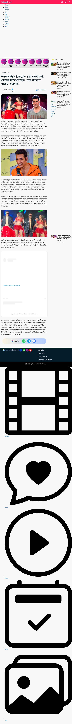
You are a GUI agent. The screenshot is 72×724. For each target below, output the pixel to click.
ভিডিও (6, 7)
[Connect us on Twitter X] (27, 350)
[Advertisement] (36, 42)
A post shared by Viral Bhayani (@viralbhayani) (24, 314)
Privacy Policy (42, 356)
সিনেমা (7, 19)
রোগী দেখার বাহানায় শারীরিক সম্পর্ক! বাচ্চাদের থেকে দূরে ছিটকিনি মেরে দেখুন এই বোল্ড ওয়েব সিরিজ (64, 94)
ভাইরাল (7, 10)
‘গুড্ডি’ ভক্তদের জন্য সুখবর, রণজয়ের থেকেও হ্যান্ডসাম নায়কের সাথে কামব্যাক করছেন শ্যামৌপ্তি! (64, 75)
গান (6, 26)
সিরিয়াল (7, 436)
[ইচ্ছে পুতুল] (39, 61)
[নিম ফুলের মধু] (46, 61)
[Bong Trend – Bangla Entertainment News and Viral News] (6, 2)
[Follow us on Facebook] (20, 350)
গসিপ (6, 22)
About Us (41, 350)
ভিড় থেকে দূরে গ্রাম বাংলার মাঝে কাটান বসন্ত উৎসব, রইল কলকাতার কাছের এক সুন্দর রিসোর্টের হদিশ (63, 65)
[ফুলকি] (24, 61)
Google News (42, 90)
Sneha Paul (7, 89)
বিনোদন (7, 5)
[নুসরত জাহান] (17, 61)
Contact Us (41, 353)
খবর (6, 12)
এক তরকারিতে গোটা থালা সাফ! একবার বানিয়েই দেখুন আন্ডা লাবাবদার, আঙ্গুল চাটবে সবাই (64, 84)
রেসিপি (7, 24)
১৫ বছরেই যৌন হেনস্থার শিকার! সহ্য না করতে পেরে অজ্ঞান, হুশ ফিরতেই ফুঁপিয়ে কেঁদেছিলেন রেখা (63, 103)
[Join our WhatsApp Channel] (24, 350)
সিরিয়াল (7, 17)
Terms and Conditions (45, 359)
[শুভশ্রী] (32, 61)
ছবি (6, 14)
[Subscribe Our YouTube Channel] (30, 350)
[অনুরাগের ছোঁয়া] (10, 61)
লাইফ (6, 649)
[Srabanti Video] (3, 61)
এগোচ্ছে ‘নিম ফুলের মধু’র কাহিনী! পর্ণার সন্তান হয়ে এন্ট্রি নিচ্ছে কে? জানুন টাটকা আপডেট (64, 238)
